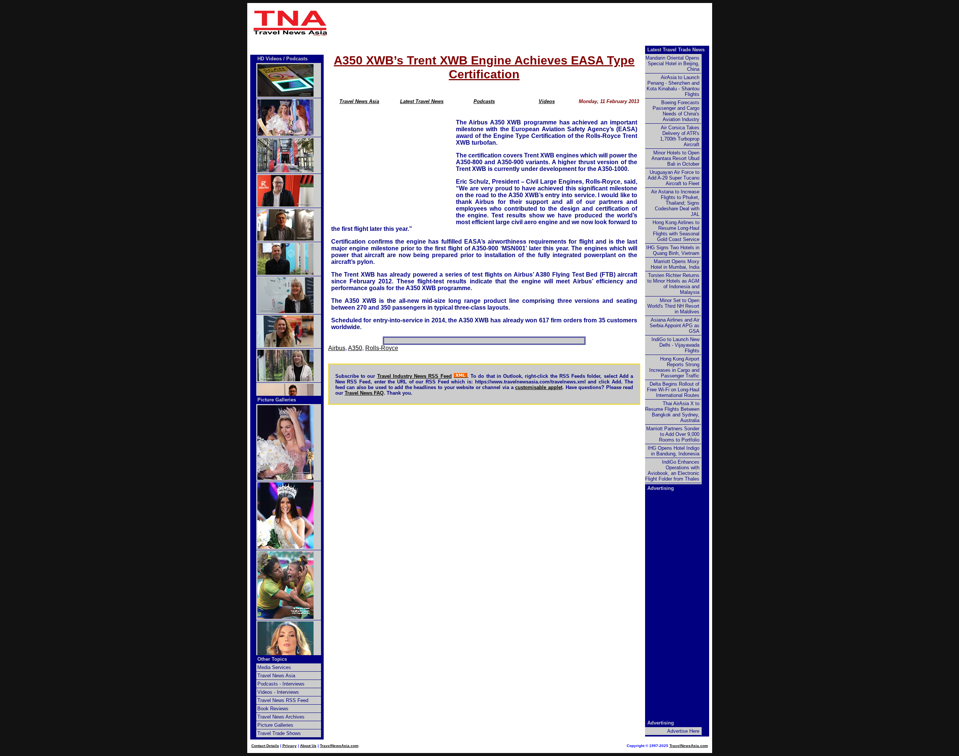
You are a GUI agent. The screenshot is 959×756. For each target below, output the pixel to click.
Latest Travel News (422, 101)
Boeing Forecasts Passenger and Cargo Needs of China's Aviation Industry (676, 111)
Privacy (289, 746)
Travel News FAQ (364, 393)
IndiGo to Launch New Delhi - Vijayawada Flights (675, 345)
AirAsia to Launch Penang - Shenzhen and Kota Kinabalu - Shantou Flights (673, 86)
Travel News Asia (359, 101)
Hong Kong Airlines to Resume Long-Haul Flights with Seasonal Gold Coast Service (676, 231)
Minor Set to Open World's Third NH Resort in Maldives (673, 306)
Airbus (336, 348)
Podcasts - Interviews (281, 684)
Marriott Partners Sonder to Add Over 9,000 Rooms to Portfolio (672, 434)
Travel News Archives (281, 717)
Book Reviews (272, 708)
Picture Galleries (276, 400)
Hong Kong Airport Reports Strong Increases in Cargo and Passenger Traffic (674, 367)
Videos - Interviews (278, 692)
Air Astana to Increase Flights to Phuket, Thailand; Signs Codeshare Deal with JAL (675, 203)
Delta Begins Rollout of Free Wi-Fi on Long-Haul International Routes (673, 389)
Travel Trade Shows (279, 733)
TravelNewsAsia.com (339, 746)
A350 (355, 348)
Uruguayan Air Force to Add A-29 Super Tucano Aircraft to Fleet (673, 177)
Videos (547, 101)
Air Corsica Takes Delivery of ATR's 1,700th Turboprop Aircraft (679, 136)
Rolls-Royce (381, 348)
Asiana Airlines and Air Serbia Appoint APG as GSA (674, 325)
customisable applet (538, 387)
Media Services (274, 667)
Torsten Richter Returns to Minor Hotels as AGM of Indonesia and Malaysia (673, 283)
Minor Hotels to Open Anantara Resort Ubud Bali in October (675, 158)
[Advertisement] (521, 23)
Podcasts (484, 101)
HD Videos (269, 58)
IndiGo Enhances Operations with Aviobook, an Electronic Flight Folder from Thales (672, 470)
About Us (308, 746)
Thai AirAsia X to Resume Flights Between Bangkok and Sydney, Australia (672, 412)
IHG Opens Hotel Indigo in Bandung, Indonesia (673, 451)
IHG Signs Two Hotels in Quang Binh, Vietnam (672, 250)
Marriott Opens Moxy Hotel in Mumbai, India (675, 264)
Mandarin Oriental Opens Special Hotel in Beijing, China (672, 63)
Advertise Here (683, 731)
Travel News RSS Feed (282, 700)
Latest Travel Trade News (676, 49)
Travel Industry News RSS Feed (414, 376)
